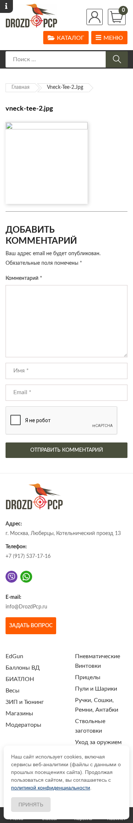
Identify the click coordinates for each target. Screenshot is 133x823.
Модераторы (23, 725)
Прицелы (87, 677)
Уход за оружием (98, 742)
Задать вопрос (30, 625)
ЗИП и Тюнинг (25, 702)
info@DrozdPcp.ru (26, 607)
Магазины (19, 713)
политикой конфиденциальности (50, 788)
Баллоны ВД (23, 668)
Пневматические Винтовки (97, 661)
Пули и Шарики (96, 689)
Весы (13, 691)
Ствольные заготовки (90, 726)
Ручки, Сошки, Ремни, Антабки (96, 705)
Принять (30, 805)
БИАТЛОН (20, 679)
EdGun (14, 656)
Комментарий (24, 278)
